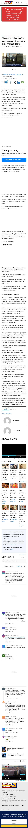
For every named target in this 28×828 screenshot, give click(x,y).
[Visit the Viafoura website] (23, 761)
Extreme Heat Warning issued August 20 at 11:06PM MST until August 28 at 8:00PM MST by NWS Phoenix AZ (13, 16)
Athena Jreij (5, 74)
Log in (20, 554)
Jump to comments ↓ (7, 413)
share (20, 582)
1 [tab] (12, 69)
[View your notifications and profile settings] (24, 566)
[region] (14, 658)
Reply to (8, 703)
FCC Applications (13, 800)
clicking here (13, 544)
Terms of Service (6, 790)
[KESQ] (10, 2)
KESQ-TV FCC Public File (8, 794)
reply (6, 582)
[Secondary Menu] (4, 2)
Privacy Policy (14, 790)
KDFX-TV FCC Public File (8, 798)
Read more (23, 621)
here (12, 549)
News (13, 408)
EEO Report (5, 800)
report (23, 582)
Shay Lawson (12, 74)
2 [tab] (15, 69)
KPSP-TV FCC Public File (8, 796)
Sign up (23, 554)
